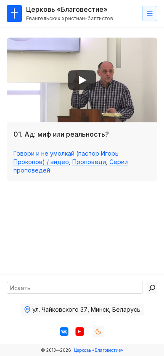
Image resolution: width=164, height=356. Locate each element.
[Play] (82, 80)
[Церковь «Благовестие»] (14, 13)
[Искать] (152, 288)
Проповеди (89, 161)
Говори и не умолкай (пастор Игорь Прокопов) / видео (66, 157)
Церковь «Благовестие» (98, 350)
